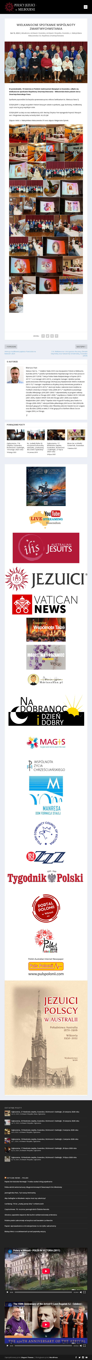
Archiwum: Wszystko (53, 33)
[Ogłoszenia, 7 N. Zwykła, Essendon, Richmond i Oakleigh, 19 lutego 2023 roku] (16, 434)
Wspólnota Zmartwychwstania (53, 36)
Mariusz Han (31, 368)
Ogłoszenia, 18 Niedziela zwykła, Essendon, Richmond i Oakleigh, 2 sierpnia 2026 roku (44, 1139)
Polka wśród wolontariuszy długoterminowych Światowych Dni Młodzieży (33, 1187)
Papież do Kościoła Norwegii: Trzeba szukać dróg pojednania (28, 1182)
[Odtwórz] (7, 1292)
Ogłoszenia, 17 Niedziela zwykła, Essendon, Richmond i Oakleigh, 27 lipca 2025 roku (55, 447)
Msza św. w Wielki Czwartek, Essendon (75, 444)
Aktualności (25, 33)
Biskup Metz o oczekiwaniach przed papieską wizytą (25, 1231)
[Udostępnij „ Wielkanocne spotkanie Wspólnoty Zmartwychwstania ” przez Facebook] (43, 336)
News (35, 1114)
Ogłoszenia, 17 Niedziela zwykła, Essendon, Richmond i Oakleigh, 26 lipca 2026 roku (44, 1148)
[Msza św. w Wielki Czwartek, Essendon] (76, 434)
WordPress (53, 1357)
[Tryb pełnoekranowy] (84, 1292)
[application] (46, 1271)
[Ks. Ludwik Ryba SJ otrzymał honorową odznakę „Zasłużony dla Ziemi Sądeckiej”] (36, 434)
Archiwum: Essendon (38, 33)
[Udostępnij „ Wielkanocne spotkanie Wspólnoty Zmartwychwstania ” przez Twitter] (47, 336)
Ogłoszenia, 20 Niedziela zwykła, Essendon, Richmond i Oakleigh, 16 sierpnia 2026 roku (45, 1121)
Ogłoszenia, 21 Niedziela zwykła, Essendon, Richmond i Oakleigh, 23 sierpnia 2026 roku (45, 1112)
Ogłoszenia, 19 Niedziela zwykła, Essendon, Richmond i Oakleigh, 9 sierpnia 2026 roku (44, 1130)
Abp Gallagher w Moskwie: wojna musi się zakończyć (25, 1198)
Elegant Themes (27, 1357)
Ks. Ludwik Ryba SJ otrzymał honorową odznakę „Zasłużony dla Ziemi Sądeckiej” (35, 446)
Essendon (65, 33)
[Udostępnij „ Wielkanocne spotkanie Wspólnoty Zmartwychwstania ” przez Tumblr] (52, 336)
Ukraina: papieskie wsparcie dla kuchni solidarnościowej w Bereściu (31, 1215)
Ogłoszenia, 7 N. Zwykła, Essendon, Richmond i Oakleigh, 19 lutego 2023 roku (16, 446)
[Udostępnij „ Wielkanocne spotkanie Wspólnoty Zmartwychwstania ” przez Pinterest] (56, 336)
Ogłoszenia (41, 1114)
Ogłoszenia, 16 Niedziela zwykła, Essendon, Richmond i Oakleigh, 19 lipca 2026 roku (44, 1157)
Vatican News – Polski (17, 1178)
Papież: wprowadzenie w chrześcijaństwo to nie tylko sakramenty (30, 1226)
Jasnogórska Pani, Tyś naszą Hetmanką (20, 1193)
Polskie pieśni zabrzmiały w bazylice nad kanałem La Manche (29, 1220)
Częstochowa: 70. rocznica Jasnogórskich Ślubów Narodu (27, 1209)
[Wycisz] (81, 1292)
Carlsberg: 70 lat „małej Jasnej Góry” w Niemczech (24, 1204)
